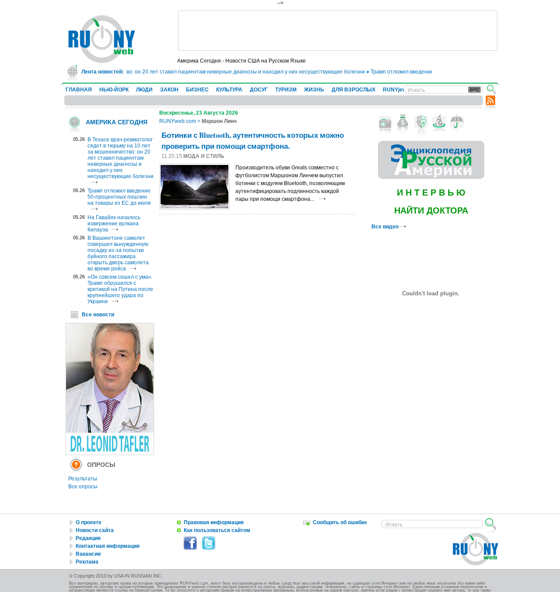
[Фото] (385, 122)
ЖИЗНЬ (314, 90)
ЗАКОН (169, 90)
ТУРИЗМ (286, 90)
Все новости (98, 315)
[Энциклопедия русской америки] (431, 177)
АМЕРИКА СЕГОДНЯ (116, 122)
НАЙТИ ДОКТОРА (431, 210)
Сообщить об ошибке (340, 522)
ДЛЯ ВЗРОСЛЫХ (353, 90)
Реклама (87, 562)
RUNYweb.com (177, 121)
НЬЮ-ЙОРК (114, 90)
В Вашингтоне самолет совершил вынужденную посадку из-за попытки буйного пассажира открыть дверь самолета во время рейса (118, 253)
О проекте (89, 522)
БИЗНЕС (197, 90)
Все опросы (83, 486)
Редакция (88, 538)
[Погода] (457, 122)
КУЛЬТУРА (229, 90)
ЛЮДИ (144, 90)
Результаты (82, 479)
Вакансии (88, 554)
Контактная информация (108, 546)
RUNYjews (396, 90)
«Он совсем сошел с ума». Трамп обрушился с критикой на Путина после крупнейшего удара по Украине (120, 289)
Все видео (385, 227)
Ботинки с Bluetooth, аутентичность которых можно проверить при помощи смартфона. (252, 140)
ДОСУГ (259, 90)
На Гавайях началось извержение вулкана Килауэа (114, 223)
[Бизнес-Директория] (403, 122)
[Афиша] (421, 122)
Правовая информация (214, 522)
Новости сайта (95, 530)
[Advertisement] (337, 30)
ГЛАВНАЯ (79, 90)
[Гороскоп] (439, 122)
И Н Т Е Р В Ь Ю (431, 192)
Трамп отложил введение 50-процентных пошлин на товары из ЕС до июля (119, 197)
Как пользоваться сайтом (217, 530)
